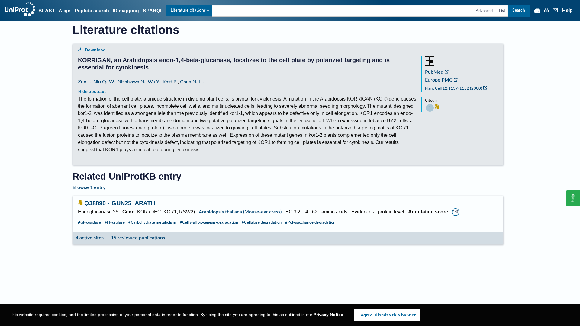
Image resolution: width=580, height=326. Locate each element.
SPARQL (153, 10)
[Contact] (555, 11)
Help (567, 10)
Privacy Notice (328, 314)
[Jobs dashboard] (537, 11)
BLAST (46, 10)
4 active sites (90, 237)
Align (65, 10)
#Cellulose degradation (262, 222)
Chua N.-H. (192, 81)
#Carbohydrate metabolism (152, 222)
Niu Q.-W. (104, 81)
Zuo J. (84, 81)
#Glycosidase (89, 222)
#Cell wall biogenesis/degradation (209, 222)
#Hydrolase (115, 222)
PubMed (434, 72)
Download (95, 49)
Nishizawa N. (131, 81)
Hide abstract (92, 91)
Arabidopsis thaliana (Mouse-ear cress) (240, 211)
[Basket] (546, 11)
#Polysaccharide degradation (310, 222)
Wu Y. (154, 81)
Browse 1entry (88, 187)
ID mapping (126, 10)
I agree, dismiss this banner (387, 314)
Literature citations (188, 10)
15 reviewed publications (138, 237)
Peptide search (92, 10)
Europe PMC (439, 80)
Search (518, 10)
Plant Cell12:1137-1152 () (453, 88)
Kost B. (170, 81)
